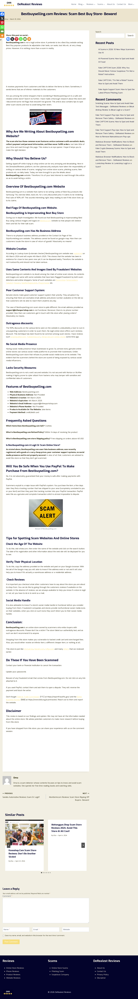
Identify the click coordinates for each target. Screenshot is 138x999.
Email (36, 929)
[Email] (25, 39)
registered (78, 253)
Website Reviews (13, 978)
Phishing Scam (58, 971)
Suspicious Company (60, 974)
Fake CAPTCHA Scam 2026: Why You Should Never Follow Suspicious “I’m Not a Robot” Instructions (116, 71)
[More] (29, 39)
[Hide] (1, 40)
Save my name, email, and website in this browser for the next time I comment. (35, 936)
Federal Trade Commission (28, 697)
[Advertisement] (46, 68)
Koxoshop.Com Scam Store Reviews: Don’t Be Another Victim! (22, 853)
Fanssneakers (72, 280)
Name (7, 929)
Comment (7, 896)
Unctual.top (29, 649)
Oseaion (17, 283)
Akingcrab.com (48, 337)
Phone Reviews (12, 971)
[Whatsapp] (21, 39)
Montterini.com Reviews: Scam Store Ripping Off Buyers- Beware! (69, 796)
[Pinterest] (16, 39)
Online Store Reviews (69, 9)
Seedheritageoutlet (29, 283)
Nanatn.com (39, 649)
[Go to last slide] (8, 845)
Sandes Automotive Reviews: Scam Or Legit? (21, 795)
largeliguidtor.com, (18, 337)
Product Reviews (13, 974)
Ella (12, 861)
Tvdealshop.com (34, 337)
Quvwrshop (61, 280)
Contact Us (121, 4)
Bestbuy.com (45, 220)
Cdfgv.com (49, 649)
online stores (60, 337)
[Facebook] (8, 39)
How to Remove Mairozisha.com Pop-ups (113, 136)
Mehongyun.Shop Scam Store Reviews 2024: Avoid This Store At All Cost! (66, 828)
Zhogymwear (43, 283)
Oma (6, 19)
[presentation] (24, 832)
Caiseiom (9, 283)
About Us (111, 4)
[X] (12, 39)
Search (98, 32)
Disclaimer (101, 978)
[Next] (83, 845)
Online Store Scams (60, 968)
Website (66, 929)
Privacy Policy (103, 974)
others (66, 649)
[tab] (41, 872)
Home (73, 4)
